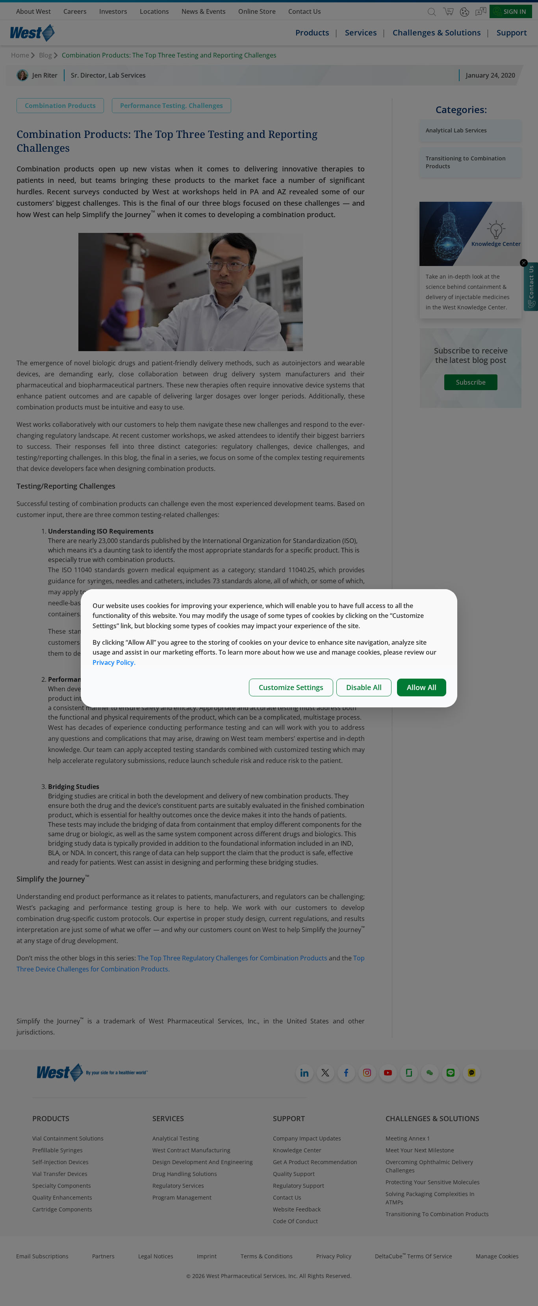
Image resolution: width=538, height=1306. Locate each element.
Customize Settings (291, 687)
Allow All (421, 687)
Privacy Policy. (114, 662)
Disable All (364, 687)
